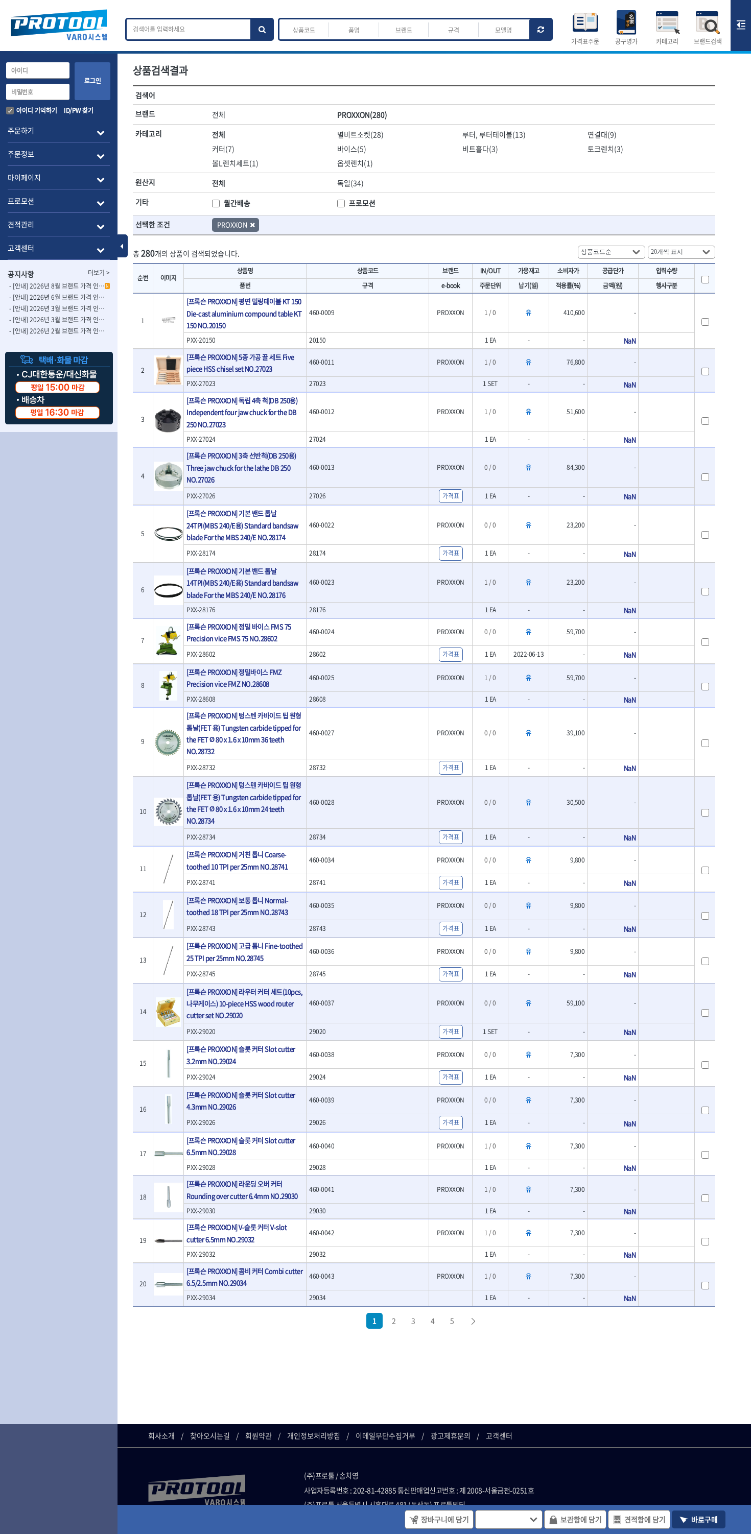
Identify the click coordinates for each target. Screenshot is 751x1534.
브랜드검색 (708, 41)
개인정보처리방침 (313, 1435)
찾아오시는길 (210, 1435)
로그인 (92, 80)
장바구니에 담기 (445, 1519)
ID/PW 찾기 (78, 110)
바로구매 (704, 1519)
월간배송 (237, 203)
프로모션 (362, 203)
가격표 (450, 495)
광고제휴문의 (451, 1435)
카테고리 (667, 41)
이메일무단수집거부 (385, 1435)
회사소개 (161, 1435)
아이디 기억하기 (36, 110)
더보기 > (99, 272)
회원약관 (258, 1435)
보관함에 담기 (581, 1519)
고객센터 (499, 1435)
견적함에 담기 (645, 1519)
